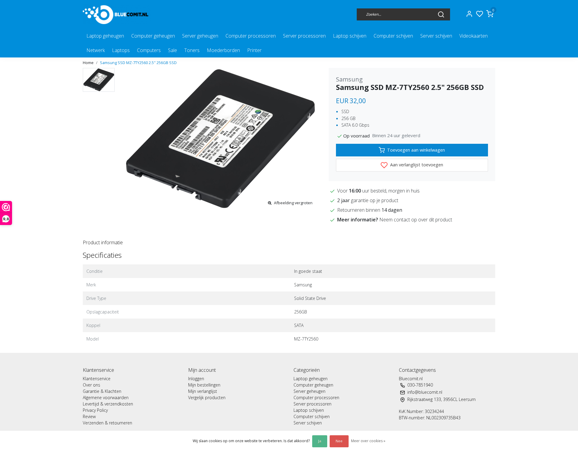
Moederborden (223, 50)
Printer (254, 50)
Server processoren (304, 35)
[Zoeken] (441, 14)
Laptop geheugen (105, 35)
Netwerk (95, 50)
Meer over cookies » (368, 440)
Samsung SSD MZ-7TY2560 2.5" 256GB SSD (138, 62)
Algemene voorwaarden (106, 397)
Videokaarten (473, 35)
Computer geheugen (153, 35)
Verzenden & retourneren (107, 423)
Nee (339, 441)
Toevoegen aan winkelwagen (416, 150)
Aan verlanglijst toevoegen (416, 165)
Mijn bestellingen (204, 385)
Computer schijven (393, 35)
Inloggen (196, 378)
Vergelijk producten (206, 397)
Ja (319, 441)
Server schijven (436, 35)
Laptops (121, 50)
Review (89, 416)
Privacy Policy (95, 410)
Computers (149, 50)
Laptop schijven (349, 35)
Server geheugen (200, 35)
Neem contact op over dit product (415, 219)
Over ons (91, 385)
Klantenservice (96, 378)
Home (88, 62)
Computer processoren (250, 35)
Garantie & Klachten (102, 391)
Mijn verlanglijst (202, 391)
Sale (172, 50)
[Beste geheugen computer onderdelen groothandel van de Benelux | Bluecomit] (117, 14)
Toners (192, 50)
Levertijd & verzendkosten (108, 404)
